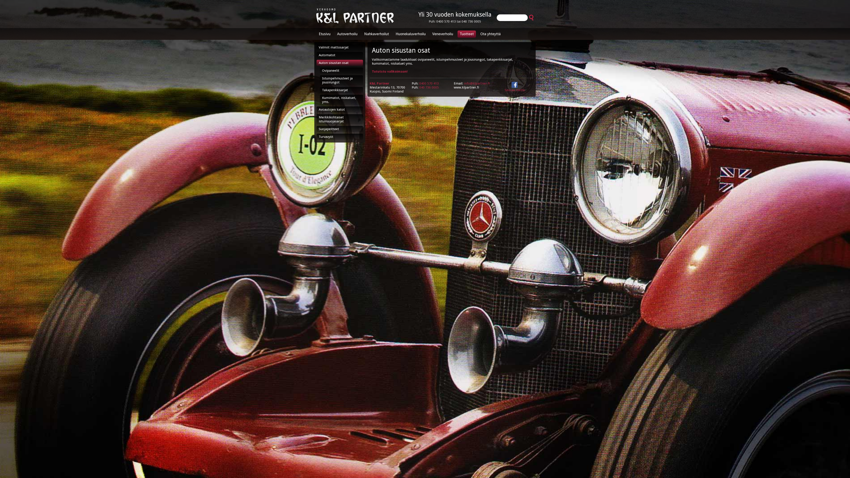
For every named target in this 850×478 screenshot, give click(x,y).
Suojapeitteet (329, 129)
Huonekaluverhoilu (411, 34)
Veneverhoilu (442, 34)
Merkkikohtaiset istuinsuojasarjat (331, 119)
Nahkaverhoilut (376, 34)
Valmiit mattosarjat (334, 47)
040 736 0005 (429, 87)
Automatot (327, 55)
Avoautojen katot (332, 110)
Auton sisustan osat (334, 63)
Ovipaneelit (330, 71)
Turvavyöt (326, 137)
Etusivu (324, 34)
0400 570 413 (429, 83)
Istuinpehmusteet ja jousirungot (337, 80)
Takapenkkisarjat (335, 90)
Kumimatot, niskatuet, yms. (339, 100)
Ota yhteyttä (490, 34)
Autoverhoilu (347, 34)
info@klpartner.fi (477, 83)
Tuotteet (467, 34)
